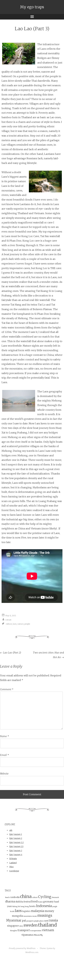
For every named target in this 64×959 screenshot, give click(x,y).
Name (4, 736)
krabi (12, 911)
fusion (40, 902)
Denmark (55, 897)
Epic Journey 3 (15, 850)
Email (4, 754)
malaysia (37, 911)
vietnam (48, 930)
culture (9, 624)
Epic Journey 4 (15, 854)
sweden (31, 925)
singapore (13, 925)
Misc (11, 867)
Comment (6, 689)
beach (7, 897)
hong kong (25, 906)
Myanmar (13, 920)
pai (24, 920)
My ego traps (32, 7)
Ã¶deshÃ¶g (38, 935)
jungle (54, 906)
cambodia (15, 897)
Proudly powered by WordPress (22, 948)
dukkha (19, 901)
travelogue (14, 871)
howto (32, 906)
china (26, 896)
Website (4, 773)
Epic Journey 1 (15, 834)
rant (46, 920)
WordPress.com (31, 952)
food (34, 901)
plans (41, 921)
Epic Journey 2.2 (16, 842)
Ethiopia (13, 858)
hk (19, 906)
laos (15, 624)
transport (24, 930)
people (27, 624)
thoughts (13, 931)
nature (20, 624)
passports (30, 921)
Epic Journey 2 (15, 838)
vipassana (27, 934)
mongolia (17, 915)
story (21, 926)
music (34, 916)
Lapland (13, 863)
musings (44, 915)
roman (8, 620)
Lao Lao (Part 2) (10, 652)
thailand (47, 925)
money (49, 911)
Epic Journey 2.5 (16, 846)
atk (10, 830)
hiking (14, 906)
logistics (26, 911)
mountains (27, 916)
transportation (35, 931)
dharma (10, 901)
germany (48, 901)
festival (27, 901)
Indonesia (44, 906)
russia (53, 920)
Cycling (44, 897)
